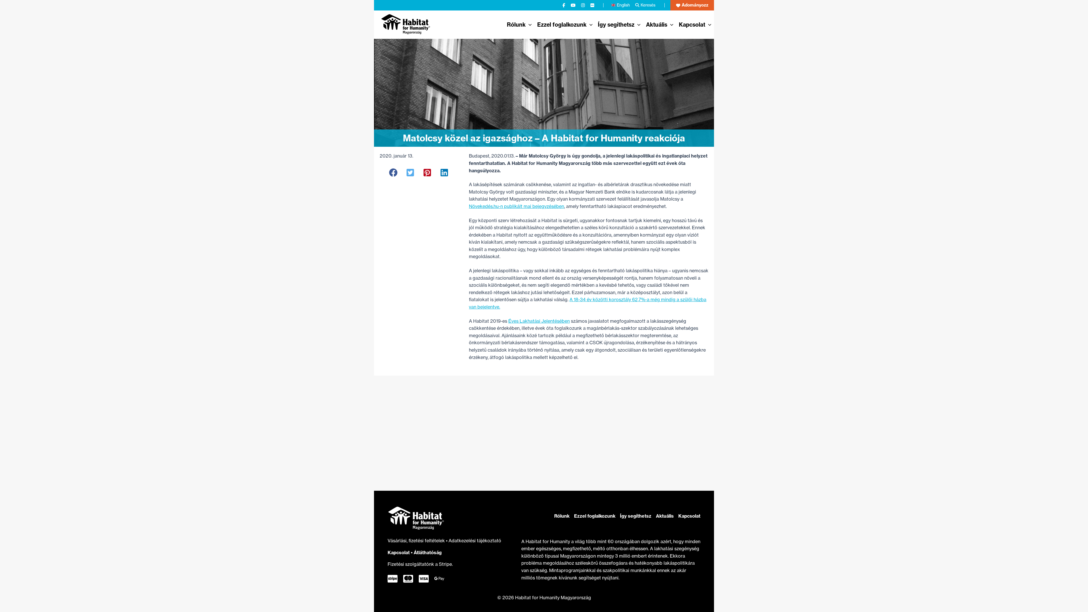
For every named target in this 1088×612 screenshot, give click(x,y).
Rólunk (562, 516)
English (623, 5)
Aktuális (665, 516)
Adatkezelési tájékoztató (475, 540)
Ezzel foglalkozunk (594, 516)
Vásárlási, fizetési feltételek (417, 540)
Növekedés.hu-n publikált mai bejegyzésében (516, 206)
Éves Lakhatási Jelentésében (539, 321)
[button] (692, 5)
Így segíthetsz (635, 516)
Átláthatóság (428, 552)
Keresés (648, 5)
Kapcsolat (399, 552)
